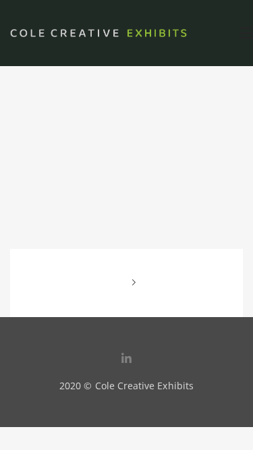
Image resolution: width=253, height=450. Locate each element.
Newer (116, 283)
